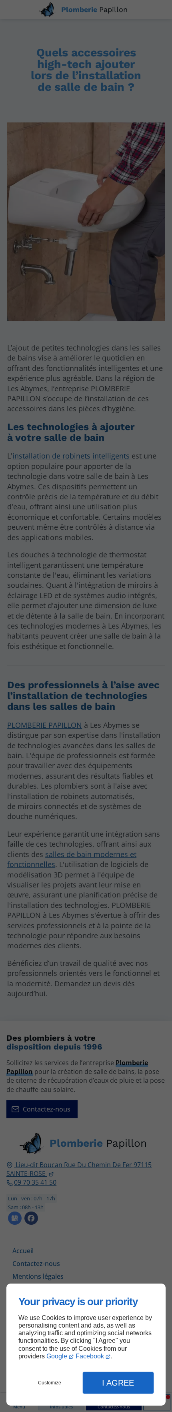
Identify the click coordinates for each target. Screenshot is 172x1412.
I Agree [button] (118, 1382)
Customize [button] (49, 1383)
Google (56, 1356)
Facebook (90, 1356)
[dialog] (86, 1345)
